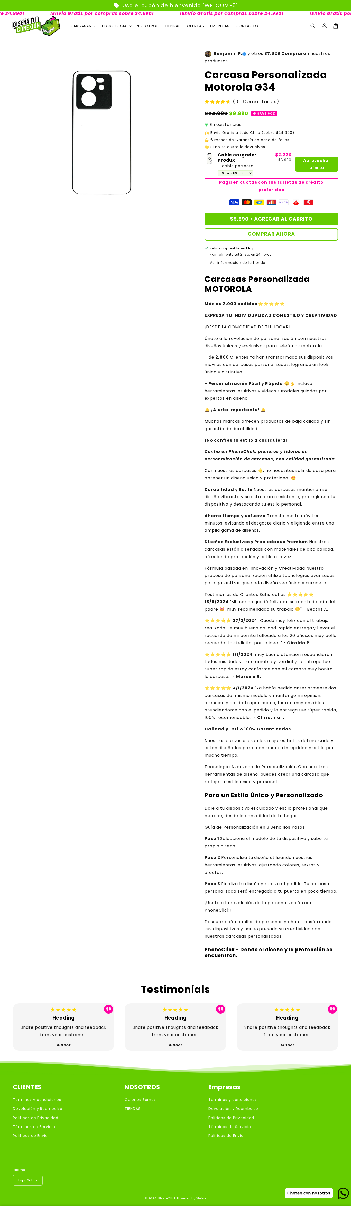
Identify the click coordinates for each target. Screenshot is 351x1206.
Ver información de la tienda (237, 262)
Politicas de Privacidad (35, 1117)
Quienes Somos (140, 1099)
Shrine (201, 1198)
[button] (313, 26)
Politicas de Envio (30, 1135)
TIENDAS (133, 1108)
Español (25, 1180)
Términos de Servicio (34, 1126)
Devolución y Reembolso (37, 1108)
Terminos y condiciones (37, 1099)
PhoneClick (167, 1198)
